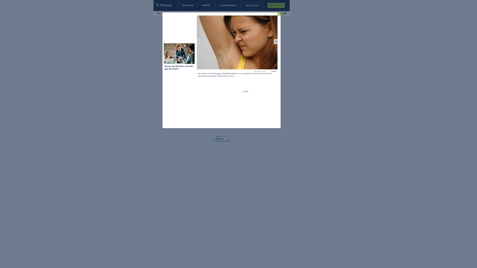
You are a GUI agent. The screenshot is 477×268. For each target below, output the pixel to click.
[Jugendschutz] (222, 139)
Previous (199, 41)
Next (276, 41)
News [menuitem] (159, 13)
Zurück (279, 14)
